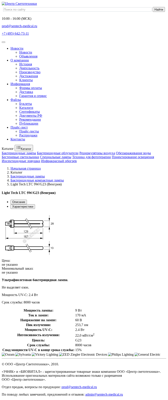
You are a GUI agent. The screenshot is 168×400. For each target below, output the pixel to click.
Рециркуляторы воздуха (97, 153)
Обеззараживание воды (133, 153)
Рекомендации (30, 119)
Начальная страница (25, 168)
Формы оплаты (30, 88)
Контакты (17, 139)
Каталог (26, 149)
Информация (20, 84)
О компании (19, 60)
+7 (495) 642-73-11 (15, 33)
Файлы (15, 100)
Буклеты (25, 104)
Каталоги (26, 107)
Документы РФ (30, 115)
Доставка (26, 92)
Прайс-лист (19, 127)
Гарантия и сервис (33, 96)
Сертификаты (29, 111)
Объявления (28, 56)
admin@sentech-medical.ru (104, 394)
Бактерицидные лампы (19, 153)
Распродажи (28, 135)
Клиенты (26, 80)
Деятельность (29, 68)
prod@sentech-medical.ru (19, 26)
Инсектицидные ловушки (21, 161)
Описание (18, 202)
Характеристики (22, 206)
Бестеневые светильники (20, 157)
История (25, 64)
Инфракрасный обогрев (59, 161)
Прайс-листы (29, 131)
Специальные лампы (55, 157)
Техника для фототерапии (91, 157)
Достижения (28, 76)
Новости (16, 48)
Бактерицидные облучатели (58, 153)
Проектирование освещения (133, 157)
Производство (29, 72)
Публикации (28, 123)
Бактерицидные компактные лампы (37, 180)
